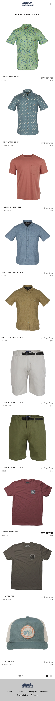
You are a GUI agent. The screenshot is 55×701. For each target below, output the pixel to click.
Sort (21, 676)
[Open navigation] (3, 4)
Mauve (5, 535)
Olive (4, 341)
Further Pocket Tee (11, 207)
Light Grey (7, 406)
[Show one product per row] (47, 676)
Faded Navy (7, 146)
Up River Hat (8, 661)
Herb (4, 471)
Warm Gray (7, 600)
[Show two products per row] (51, 676)
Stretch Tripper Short (13, 402)
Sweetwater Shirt (11, 77)
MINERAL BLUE (8, 665)
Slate (4, 276)
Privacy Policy (22, 695)
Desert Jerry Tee (10, 532)
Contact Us (21, 691)
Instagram (33, 691)
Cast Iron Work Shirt (13, 272)
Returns (10, 691)
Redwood (6, 211)
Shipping (34, 695)
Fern (4, 80)
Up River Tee (8, 596)
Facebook (44, 691)
